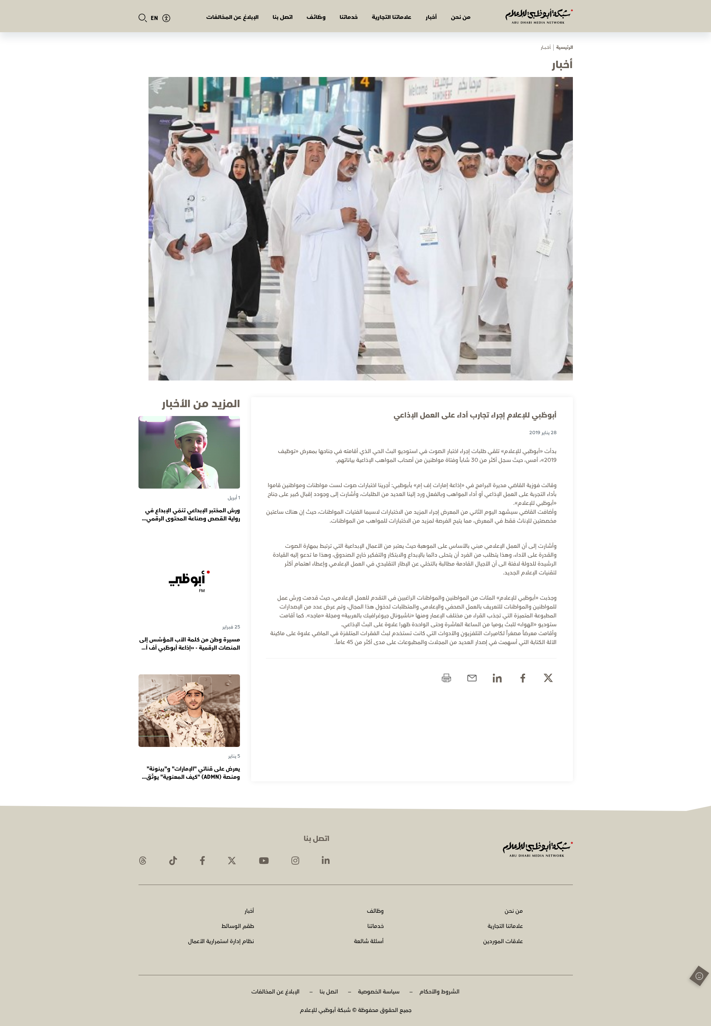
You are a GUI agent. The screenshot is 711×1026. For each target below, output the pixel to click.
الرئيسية (564, 47)
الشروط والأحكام (440, 992)
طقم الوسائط (237, 926)
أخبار (431, 17)
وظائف (316, 17)
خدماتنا (349, 17)
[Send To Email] (472, 678)
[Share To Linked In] (497, 678)
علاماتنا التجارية (391, 17)
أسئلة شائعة (369, 941)
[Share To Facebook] (522, 678)
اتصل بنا (283, 17)
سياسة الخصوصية (379, 992)
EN (154, 18)
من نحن (461, 17)
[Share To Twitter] (548, 678)
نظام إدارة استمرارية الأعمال (221, 941)
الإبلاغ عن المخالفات (232, 17)
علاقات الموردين (503, 941)
